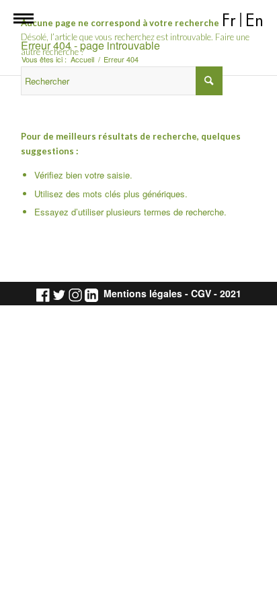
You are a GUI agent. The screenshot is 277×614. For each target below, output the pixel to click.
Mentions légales (143, 294)
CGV (201, 294)
